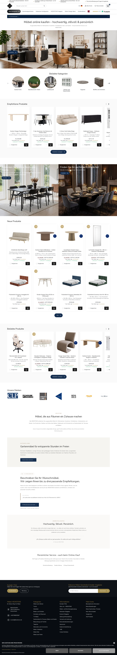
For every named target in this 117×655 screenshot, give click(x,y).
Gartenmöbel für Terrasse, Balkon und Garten (45, 619)
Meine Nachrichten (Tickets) (93, 609)
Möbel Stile (36, 632)
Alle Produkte (89, 616)
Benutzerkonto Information (92, 604)
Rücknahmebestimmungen (66, 622)
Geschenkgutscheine (27, 11)
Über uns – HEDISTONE (66, 606)
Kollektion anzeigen (57, 152)
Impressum (62, 624)
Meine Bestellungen (91, 606)
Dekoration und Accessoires (40, 627)
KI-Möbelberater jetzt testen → (29, 504)
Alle (58, 315)
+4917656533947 (15, 615)
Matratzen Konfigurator (42, 11)
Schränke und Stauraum (39, 614)
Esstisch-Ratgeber (64, 614)
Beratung (24, 591)
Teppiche (35, 624)
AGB (61, 629)
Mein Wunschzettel (91, 611)
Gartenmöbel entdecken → (28, 459)
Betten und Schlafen (38, 611)
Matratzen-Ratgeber (65, 611)
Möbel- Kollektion (37, 629)
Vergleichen (14, 144)
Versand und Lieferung (65, 619)
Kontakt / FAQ (63, 604)
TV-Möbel (35, 616)
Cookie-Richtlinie (64, 632)
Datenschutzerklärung (65, 627)
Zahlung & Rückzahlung (66, 616)
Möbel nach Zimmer (38, 604)
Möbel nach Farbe (38, 634)
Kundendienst (81, 11)
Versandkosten (22, 140)
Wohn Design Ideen (70, 11)
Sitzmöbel (35, 609)
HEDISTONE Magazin (56, 11)
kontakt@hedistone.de (16, 620)
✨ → (13, 16)
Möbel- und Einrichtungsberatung (68, 609)
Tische (35, 606)
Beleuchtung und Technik (39, 622)
